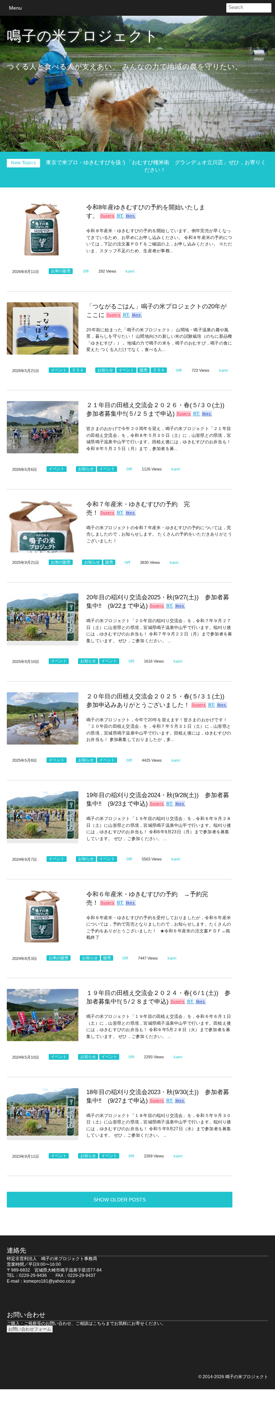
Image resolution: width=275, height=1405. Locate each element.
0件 (86, 271)
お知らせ (105, 370)
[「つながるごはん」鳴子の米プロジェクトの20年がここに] (42, 328)
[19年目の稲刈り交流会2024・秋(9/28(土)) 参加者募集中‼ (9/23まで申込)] (42, 817)
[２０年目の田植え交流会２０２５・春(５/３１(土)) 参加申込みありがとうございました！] (42, 718)
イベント (59, 370)
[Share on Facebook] (220, 8)
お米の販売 (61, 271)
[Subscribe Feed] (184, 8)
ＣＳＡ (78, 370)
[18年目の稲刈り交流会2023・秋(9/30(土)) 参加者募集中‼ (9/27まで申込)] (42, 1114)
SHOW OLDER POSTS (119, 1199)
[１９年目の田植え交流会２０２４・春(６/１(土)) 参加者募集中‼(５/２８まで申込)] (42, 1015)
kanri (130, 271)
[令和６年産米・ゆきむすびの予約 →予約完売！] (42, 916)
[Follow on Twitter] (208, 8)
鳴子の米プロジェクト (83, 36)
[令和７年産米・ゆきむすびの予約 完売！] (42, 526)
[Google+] (196, 8)
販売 (144, 370)
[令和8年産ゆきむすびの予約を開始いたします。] (42, 229)
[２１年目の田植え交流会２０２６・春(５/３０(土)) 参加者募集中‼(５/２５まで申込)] (42, 427)
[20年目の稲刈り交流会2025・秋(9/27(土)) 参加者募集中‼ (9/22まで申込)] (42, 619)
